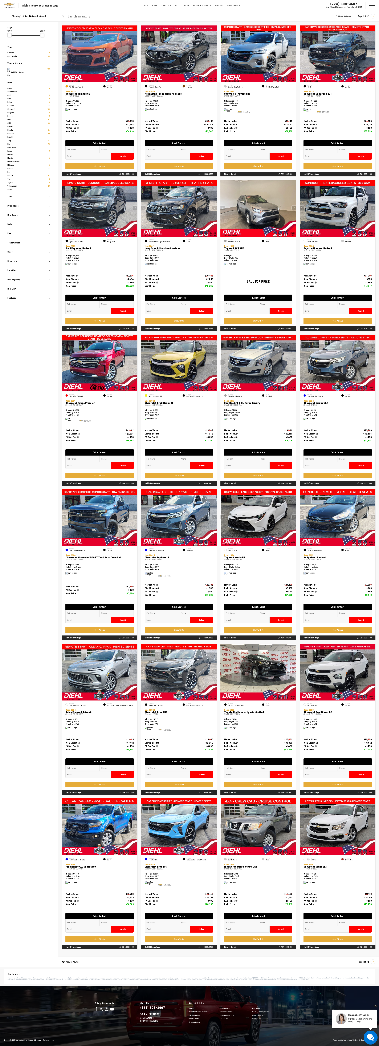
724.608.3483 (128, 174)
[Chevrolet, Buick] (9, 5)
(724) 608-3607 (343, 4)
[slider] (9, 35)
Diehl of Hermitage (73, 174)
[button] (135, 53)
